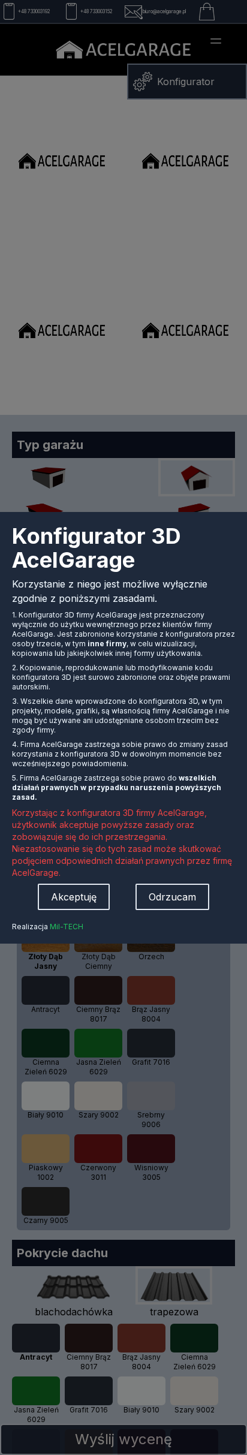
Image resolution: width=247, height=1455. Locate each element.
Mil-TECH (66, 926)
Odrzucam (172, 897)
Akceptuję (74, 897)
